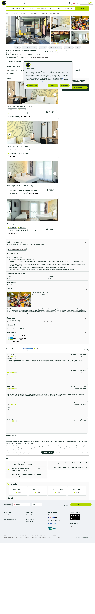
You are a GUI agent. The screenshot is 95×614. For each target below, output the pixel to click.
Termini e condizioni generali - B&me (11, 537)
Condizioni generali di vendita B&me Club (52, 535)
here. (63, 78)
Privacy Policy (39, 81)
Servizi (18, 3)
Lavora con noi (29, 521)
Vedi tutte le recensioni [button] (12, 435)
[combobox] (18, 8)
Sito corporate (29, 514)
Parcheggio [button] (11, 318)
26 (86, 41)
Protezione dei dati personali (36, 535)
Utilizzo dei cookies (43, 537)
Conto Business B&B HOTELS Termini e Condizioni (14, 539)
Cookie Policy (46, 81)
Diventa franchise (30, 519)
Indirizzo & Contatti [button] (14, 242)
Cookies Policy (30, 81)
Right (54, 94)
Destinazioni (11, 3)
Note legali (58, 537)
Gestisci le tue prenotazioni (10, 519)
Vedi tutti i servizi (10, 73)
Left (9, 94)
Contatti (5, 517)
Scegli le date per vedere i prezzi (75, 87)
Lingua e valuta (7, 504)
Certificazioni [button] (12, 332)
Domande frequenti (8, 514)
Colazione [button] (11, 288)
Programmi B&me (27, 3)
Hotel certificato (12, 57)
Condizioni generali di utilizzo (10, 535)
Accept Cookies (64, 85)
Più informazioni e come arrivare (13, 61)
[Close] (68, 65)
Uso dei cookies (51, 537)
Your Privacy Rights (32, 85)
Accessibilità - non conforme (32, 539)
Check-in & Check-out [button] (16, 273)
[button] (55, 8)
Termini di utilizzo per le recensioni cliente (28, 537)
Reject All (52, 85)
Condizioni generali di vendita (23, 535)
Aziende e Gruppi (38, 3)
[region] (48, 75)
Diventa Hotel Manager (31, 517)
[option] (32, 92)
